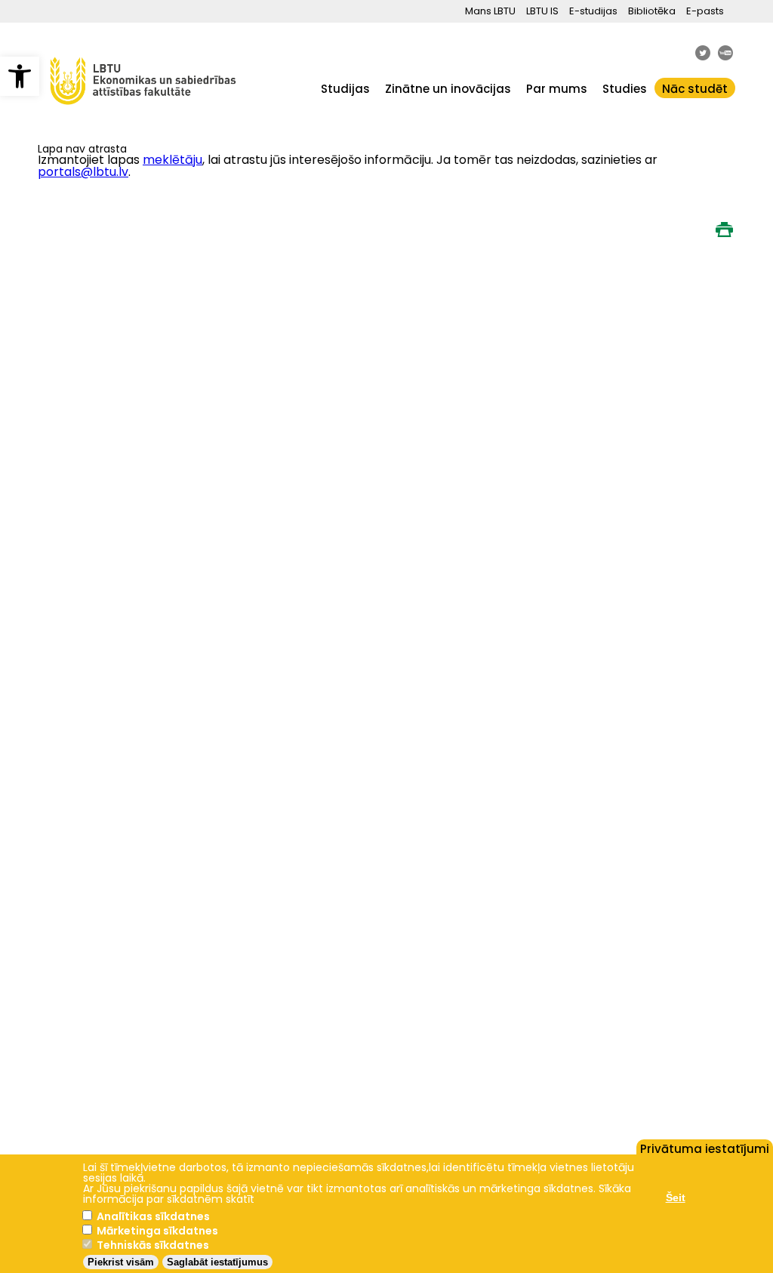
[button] (19, 76)
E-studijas (593, 11)
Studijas (345, 89)
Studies (624, 89)
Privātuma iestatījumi (704, 1147)
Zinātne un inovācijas (448, 89)
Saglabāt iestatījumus (217, 1262)
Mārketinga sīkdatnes (157, 1230)
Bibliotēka (652, 11)
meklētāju (172, 159)
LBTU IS (542, 11)
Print (724, 229)
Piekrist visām (121, 1262)
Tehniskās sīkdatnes (153, 1245)
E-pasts (705, 11)
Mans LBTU (490, 11)
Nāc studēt (695, 89)
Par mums (556, 89)
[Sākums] (143, 112)
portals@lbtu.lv (83, 171)
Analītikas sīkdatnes (153, 1216)
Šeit (675, 1197)
